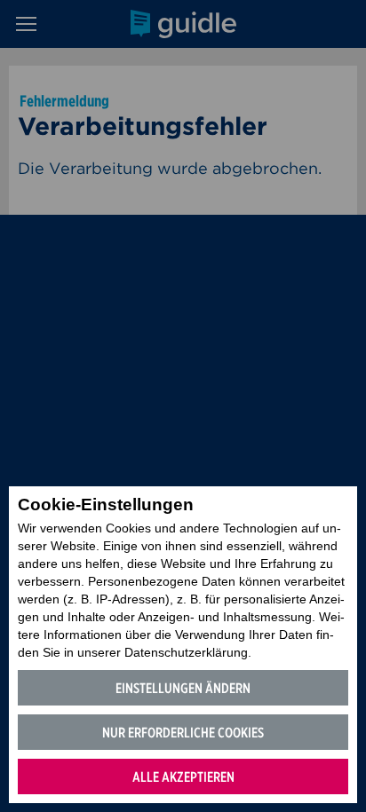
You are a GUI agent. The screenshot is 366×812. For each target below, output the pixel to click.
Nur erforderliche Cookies (183, 732)
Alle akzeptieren (183, 777)
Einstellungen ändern (183, 688)
